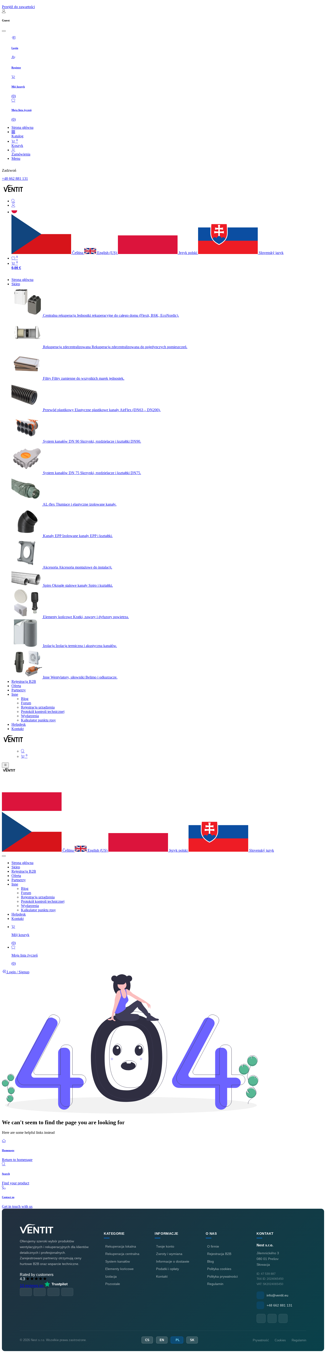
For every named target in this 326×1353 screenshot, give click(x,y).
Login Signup (17, 972)
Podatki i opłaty (167, 1269)
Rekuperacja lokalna (120, 1246)
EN (162, 1340)
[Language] (14, 212)
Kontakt (162, 1276)
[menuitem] (22, 280)
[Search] (167, 201)
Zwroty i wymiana (169, 1254)
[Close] (4, 31)
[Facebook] (261, 1318)
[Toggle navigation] (5, 765)
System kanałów (117, 1261)
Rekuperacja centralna (122, 1254)
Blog (210, 1261)
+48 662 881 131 (15, 178)
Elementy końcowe (119, 1269)
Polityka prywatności (222, 1276)
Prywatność (261, 1340)
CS (147, 1340)
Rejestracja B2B (219, 1254)
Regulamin (215, 1284)
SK (192, 1340)
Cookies (280, 1340)
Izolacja (111, 1276)
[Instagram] (283, 1318)
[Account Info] (167, 205)
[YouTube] (272, 1318)
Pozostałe (112, 1284)
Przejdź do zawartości (18, 7)
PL (178, 1340)
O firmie (213, 1246)
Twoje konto (165, 1246)
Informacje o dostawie (172, 1261)
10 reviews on (32, 1286)
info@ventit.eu (277, 1295)
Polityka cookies (219, 1269)
